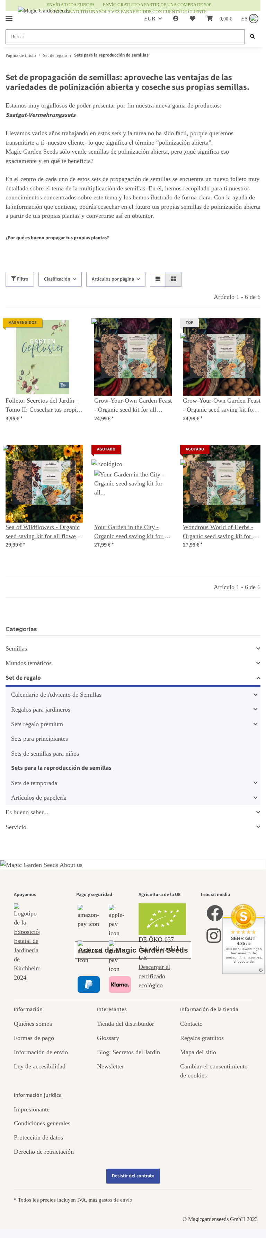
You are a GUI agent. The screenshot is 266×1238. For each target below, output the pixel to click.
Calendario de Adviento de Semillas (56, 694)
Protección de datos (38, 1137)
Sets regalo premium (37, 724)
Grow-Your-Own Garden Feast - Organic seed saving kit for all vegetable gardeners (221, 405)
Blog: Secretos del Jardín (128, 1052)
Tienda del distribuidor (125, 1023)
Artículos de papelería (38, 797)
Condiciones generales (42, 1123)
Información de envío (41, 1052)
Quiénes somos (33, 1023)
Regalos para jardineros (40, 709)
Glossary (108, 1037)
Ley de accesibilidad (39, 1066)
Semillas (16, 648)
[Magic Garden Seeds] (43, 17)
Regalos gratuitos (202, 1037)
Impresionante (32, 1109)
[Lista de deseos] (192, 19)
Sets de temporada (34, 783)
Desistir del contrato (133, 1175)
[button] (176, 19)
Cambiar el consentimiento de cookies (214, 1071)
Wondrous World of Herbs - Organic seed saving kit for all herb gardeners (221, 532)
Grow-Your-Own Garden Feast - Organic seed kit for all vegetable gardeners (133, 405)
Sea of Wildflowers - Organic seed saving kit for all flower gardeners (43, 532)
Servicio (16, 827)
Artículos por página (113, 279)
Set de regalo (23, 677)
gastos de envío (115, 1200)
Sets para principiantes (39, 738)
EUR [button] (150, 19)
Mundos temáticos (29, 663)
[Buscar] (252, 36)
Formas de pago (34, 1037)
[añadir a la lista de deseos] (71, 330)
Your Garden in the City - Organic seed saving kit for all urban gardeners (132, 532)
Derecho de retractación (44, 1151)
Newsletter (110, 1066)
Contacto (191, 1023)
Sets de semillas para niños (45, 753)
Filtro (22, 279)
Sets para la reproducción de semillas (61, 768)
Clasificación (57, 279)
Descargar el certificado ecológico (154, 976)
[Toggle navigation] (9, 15)
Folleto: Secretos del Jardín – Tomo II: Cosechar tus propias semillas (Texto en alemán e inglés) (44, 405)
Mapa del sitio (198, 1052)
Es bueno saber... (27, 812)
